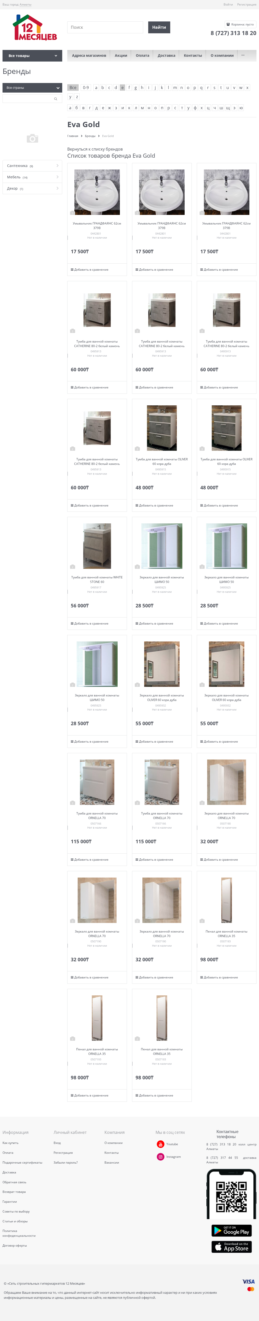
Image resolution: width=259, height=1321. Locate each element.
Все (73, 87)
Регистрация (246, 4)
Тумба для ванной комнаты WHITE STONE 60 (97, 579)
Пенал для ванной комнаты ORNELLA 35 (226, 933)
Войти (228, 4)
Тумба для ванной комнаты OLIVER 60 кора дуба (162, 461)
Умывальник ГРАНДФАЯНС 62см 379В (97, 225)
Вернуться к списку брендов (95, 149)
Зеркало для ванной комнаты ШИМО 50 (162, 579)
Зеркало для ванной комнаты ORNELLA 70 (226, 815)
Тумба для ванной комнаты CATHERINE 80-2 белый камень (97, 343)
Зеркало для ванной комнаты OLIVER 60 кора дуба (162, 697)
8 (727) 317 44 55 (223, 1158)
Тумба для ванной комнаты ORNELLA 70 (97, 815)
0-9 (86, 87)
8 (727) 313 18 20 (221, 1144)
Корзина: (242, 24)
